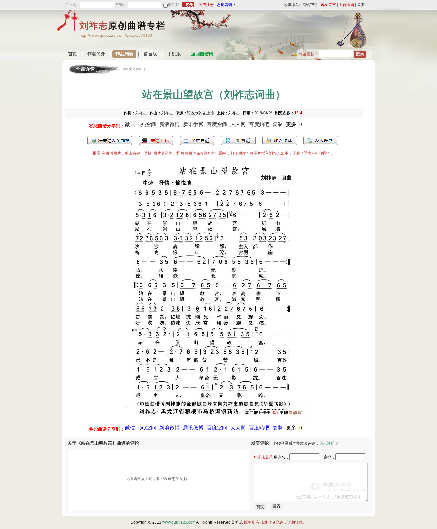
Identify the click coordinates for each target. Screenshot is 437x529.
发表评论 (320, 140)
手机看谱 (238, 140)
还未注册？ (328, 443)
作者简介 (96, 54)
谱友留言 (328, 5)
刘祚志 (141, 113)
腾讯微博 (193, 124)
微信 (130, 124)
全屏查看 (197, 140)
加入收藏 (279, 140)
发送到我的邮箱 (109, 140)
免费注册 (206, 5)
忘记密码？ (226, 5)
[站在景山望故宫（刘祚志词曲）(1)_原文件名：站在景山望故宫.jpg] (214, 416)
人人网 (238, 124)
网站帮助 (310, 5)
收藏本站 (291, 5)
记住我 (173, 5)
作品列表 (124, 54)
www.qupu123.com (178, 522)
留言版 (150, 54)
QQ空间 (147, 124)
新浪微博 (169, 124)
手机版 (174, 54)
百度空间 (217, 124)
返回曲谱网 (202, 54)
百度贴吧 (259, 124)
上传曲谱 (346, 5)
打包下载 (156, 140)
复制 (278, 124)
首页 (361, 5)
